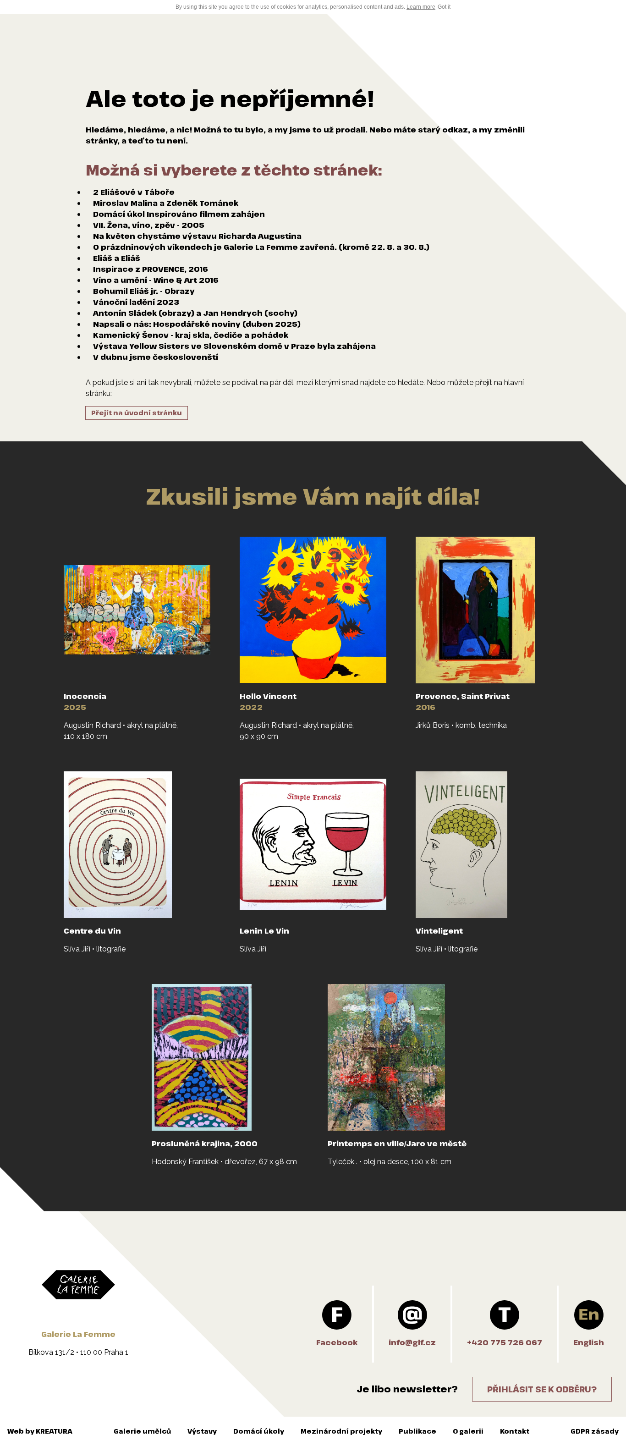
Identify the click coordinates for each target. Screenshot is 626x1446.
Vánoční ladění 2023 (136, 302)
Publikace (417, 1431)
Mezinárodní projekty (341, 1431)
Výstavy (202, 1431)
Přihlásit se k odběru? (542, 1389)
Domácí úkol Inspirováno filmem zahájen (179, 214)
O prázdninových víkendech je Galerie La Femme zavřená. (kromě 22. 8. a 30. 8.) (261, 247)
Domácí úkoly (258, 1431)
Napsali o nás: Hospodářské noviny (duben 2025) (197, 324)
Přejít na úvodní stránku (136, 412)
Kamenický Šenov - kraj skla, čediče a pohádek (190, 335)
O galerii (468, 1431)
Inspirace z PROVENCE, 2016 (150, 269)
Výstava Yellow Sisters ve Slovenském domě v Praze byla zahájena (234, 346)
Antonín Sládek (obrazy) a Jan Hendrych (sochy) (195, 313)
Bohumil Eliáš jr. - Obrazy (144, 291)
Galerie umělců (142, 1431)
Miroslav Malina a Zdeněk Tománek (165, 203)
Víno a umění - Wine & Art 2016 (156, 280)
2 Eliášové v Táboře (134, 192)
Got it (444, 7)
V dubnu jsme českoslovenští (155, 357)
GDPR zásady (595, 1431)
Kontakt (514, 1431)
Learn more (420, 7)
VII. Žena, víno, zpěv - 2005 (148, 225)
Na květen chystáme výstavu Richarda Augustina (197, 236)
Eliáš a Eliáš (116, 258)
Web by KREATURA (39, 1431)
